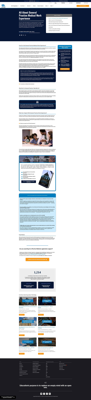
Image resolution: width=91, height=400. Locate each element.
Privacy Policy (61, 366)
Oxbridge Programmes (35, 363)
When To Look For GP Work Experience (55, 20)
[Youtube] (41, 394)
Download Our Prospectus (22, 372)
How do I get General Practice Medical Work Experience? (58, 18)
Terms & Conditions (61, 369)
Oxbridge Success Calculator (36, 369)
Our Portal (20, 369)
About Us (20, 363)
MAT (46, 375)
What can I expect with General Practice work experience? (58, 23)
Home (20, 32)
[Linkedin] (50, 394)
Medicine (27, 32)
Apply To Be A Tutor (61, 363)
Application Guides (23, 32)
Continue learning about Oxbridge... (55, 28)
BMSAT (47, 366)
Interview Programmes (36, 366)
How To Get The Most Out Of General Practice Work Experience (59, 25)
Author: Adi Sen (31, 31)
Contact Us (20, 375)
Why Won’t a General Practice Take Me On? (56, 21)
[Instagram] (44, 394)
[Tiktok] (47, 394)
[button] (70, 15)
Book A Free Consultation (36, 372)
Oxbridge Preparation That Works (54, 30)
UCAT (46, 369)
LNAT (46, 363)
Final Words (51, 27)
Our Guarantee (21, 366)
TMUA (46, 372)
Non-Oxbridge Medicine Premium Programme (37, 254)
